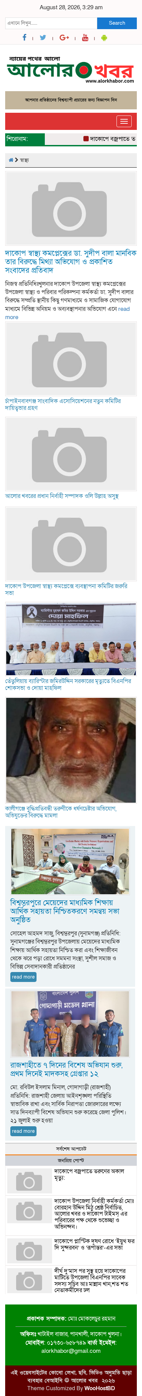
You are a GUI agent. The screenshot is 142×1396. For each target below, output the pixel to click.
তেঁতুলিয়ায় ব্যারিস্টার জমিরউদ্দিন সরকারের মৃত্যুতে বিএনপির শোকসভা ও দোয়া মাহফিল (68, 684)
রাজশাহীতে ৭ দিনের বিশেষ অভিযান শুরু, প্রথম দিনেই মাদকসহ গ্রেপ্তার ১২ (66, 1069)
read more (23, 977)
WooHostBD (99, 1388)
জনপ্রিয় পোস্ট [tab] (71, 1160)
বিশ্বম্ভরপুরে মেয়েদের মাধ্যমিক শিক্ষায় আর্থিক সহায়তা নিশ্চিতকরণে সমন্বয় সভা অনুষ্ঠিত (64, 911)
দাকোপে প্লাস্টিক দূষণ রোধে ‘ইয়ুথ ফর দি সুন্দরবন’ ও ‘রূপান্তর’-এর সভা (94, 1244)
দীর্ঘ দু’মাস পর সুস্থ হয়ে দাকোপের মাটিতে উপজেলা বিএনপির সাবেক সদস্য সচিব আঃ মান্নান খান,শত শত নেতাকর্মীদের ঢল (91, 1280)
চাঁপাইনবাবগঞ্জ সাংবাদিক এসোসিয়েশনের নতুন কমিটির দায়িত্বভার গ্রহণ (63, 404)
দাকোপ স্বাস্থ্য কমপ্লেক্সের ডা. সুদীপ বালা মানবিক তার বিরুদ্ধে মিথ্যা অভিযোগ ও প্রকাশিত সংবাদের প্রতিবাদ (70, 262)
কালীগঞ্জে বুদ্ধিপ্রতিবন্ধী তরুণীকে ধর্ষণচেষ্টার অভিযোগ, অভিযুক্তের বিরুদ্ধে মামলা (60, 812)
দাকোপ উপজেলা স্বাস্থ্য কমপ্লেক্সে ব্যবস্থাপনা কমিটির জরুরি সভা (66, 589)
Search (117, 23)
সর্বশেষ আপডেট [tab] (71, 1148)
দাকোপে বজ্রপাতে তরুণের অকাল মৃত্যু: (89, 1174)
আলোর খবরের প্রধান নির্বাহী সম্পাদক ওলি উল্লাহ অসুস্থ (62, 496)
